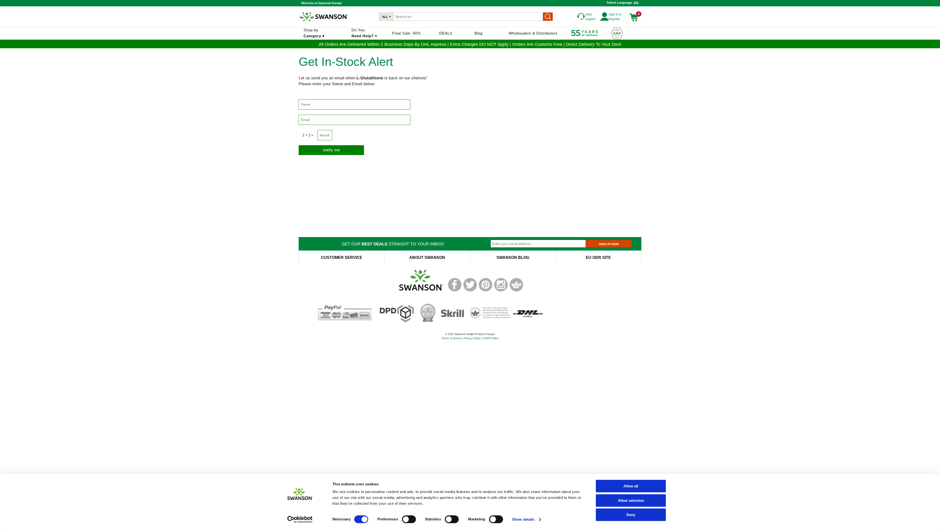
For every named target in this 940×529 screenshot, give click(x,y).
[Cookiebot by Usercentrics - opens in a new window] (300, 519)
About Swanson (427, 257)
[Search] (548, 16)
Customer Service (341, 257)
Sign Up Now (609, 244)
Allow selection (631, 500)
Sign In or (615, 14)
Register (614, 19)
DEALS (445, 33)
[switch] (409, 519)
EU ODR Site (598, 257)
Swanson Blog (512, 257)
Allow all (630, 486)
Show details (523, 519)
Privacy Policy (472, 338)
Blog (478, 33)
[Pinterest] (485, 290)
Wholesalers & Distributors (533, 33)
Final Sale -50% (406, 33)
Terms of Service (451, 338)
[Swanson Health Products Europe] (324, 23)
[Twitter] (470, 290)
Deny (630, 515)
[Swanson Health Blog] (516, 290)
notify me (331, 150)
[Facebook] (454, 290)
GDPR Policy (491, 338)
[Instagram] (501, 290)
